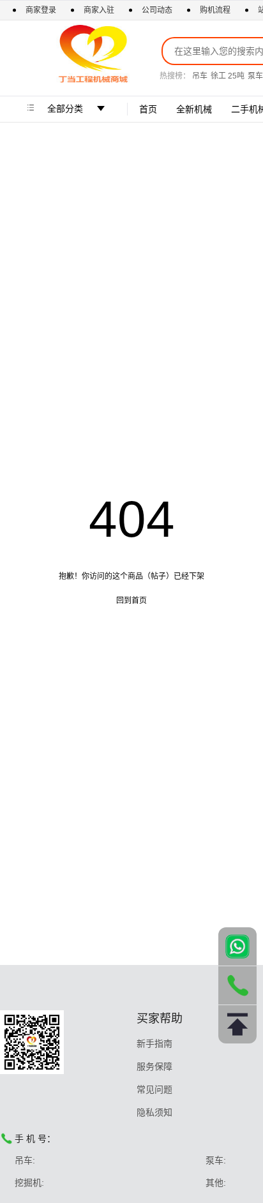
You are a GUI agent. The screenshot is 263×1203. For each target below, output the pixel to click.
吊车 (199, 75)
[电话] (237, 985)
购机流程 (215, 10)
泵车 (255, 75)
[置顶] (237, 1024)
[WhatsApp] (237, 946)
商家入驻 (100, 10)
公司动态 (157, 10)
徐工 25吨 (227, 75)
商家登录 (42, 10)
